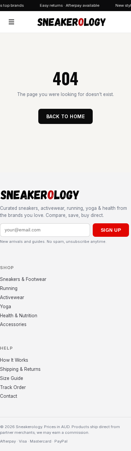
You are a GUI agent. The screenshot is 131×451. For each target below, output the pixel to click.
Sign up (111, 230)
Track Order (13, 387)
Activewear (12, 297)
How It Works (14, 360)
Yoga (5, 306)
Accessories (13, 324)
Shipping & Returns (20, 369)
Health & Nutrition (18, 315)
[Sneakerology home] (71, 22)
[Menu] (11, 22)
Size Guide (11, 378)
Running (8, 288)
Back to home (65, 116)
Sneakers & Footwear (23, 279)
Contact (8, 396)
